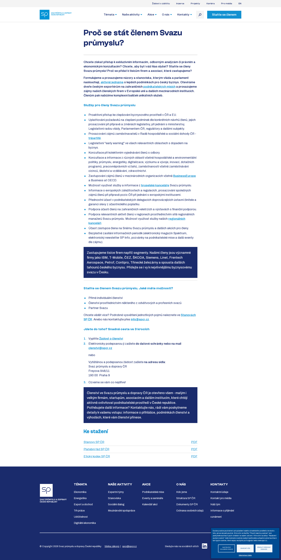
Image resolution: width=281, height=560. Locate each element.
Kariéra (211, 3)
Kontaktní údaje (219, 492)
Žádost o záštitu (161, 3)
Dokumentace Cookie (245, 555)
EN (240, 3)
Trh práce (79, 510)
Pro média (226, 3)
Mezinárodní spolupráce (121, 510)
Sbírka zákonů (112, 546)
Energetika (80, 498)
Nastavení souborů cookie (226, 548)
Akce (150, 14)
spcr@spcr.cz (129, 546)
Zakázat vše (245, 548)
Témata (109, 14)
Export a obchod (83, 504)
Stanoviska (114, 498)
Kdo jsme (181, 492)
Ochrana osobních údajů (190, 510)
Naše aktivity (131, 14)
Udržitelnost (81, 516)
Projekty (195, 3)
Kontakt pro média (220, 498)
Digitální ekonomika (85, 523)
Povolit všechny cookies (264, 548)
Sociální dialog (116, 504)
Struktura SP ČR (185, 498)
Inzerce (180, 3)
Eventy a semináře (152, 498)
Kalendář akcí (149, 504)
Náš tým (215, 504)
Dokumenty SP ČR (187, 504)
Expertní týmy (116, 492)
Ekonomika (80, 492)
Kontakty (183, 14)
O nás (165, 14)
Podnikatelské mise (153, 492)
